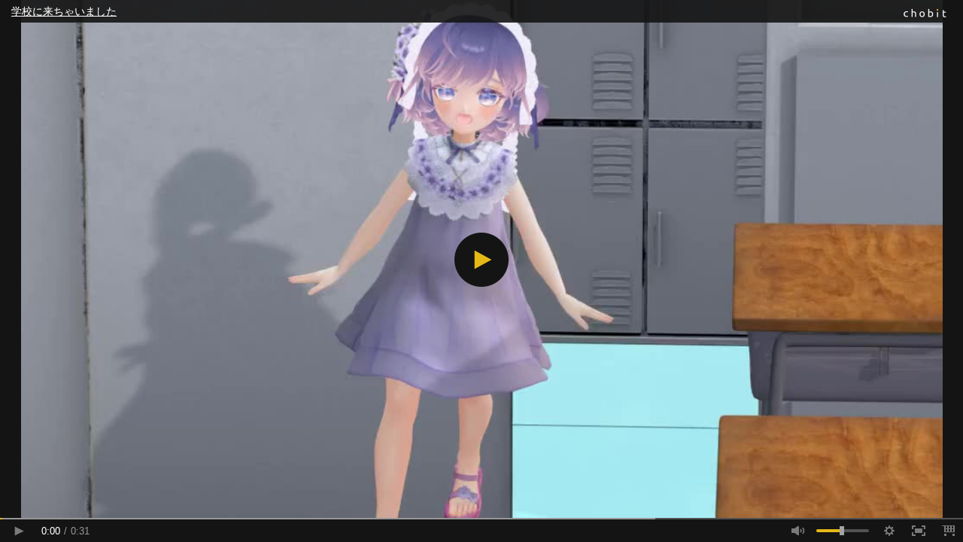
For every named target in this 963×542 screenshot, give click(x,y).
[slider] (481, 518)
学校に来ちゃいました (64, 11)
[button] (481, 260)
